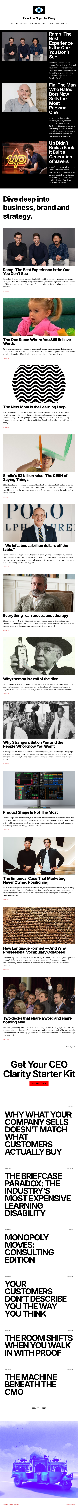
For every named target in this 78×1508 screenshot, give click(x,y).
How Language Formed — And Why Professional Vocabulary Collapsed (34, 950)
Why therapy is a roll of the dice (30, 679)
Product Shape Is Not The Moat (30, 812)
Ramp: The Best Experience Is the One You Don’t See (61, 45)
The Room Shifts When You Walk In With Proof (38, 1345)
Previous (34, 1408)
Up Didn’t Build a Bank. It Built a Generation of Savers (62, 152)
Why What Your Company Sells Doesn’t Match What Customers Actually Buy (38, 1133)
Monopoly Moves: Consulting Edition (29, 1248)
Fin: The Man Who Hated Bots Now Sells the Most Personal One (62, 99)
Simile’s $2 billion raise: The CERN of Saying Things (35, 477)
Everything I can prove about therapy (35, 615)
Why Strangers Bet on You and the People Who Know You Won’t (33, 744)
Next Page (70, 1047)
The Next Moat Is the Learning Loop (34, 407)
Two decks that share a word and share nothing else (37, 1020)
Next (45, 1408)
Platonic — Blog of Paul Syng (39, 18)
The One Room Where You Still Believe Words (37, 341)
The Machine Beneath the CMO (31, 1384)
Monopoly (70, 1106)
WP (74, 1504)
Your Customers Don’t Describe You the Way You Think (35, 1298)
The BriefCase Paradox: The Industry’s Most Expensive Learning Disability (37, 1194)
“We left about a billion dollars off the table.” (35, 547)
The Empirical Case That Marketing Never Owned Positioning (34, 880)
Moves (71, 1229)
